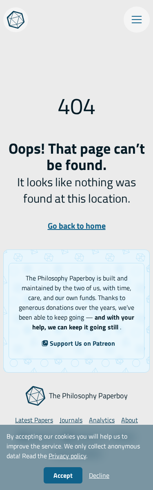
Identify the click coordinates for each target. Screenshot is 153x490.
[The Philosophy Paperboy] (15, 19)
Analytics (102, 420)
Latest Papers (34, 420)
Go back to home (77, 225)
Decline (99, 475)
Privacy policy (67, 456)
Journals (71, 420)
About (129, 420)
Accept (63, 475)
